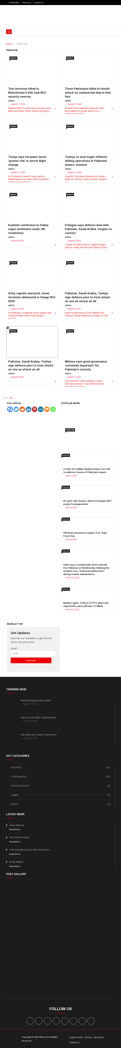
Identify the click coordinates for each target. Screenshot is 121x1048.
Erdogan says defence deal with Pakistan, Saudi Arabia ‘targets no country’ (88, 229)
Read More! (14, 829)
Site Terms (99, 1037)
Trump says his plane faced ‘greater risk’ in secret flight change (27, 160)
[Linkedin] (28, 409)
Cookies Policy (76, 1037)
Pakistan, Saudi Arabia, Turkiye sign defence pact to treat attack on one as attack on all (87, 297)
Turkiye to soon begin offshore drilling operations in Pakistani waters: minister (86, 160)
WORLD (13, 58)
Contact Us (39, 2)
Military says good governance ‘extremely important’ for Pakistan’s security (86, 365)
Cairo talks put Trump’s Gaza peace (38, 734)
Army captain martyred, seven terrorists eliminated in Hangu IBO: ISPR (32, 297)
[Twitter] (16, 409)
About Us (27, 2)
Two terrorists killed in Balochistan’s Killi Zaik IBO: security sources (27, 92)
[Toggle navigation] (9, 31)
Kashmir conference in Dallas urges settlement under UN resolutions (28, 229)
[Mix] (47, 409)
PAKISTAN (70, 430)
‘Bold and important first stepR (35, 700)
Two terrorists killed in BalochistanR (38, 717)
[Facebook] (10, 409)
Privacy (88, 1037)
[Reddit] (22, 409)
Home (9, 43)
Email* (14, 648)
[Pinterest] (34, 409)
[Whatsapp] (53, 409)
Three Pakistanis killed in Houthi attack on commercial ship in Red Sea (88, 92)
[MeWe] (40, 409)
